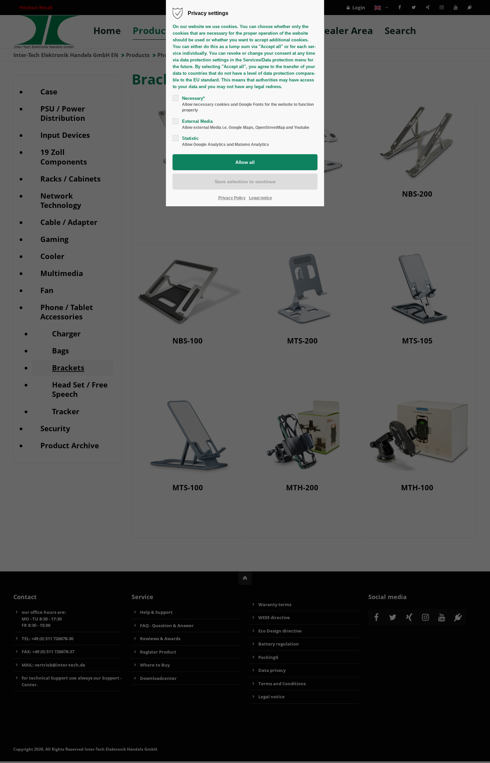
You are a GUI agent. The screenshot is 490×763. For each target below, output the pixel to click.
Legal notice (260, 198)
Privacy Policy (232, 198)
